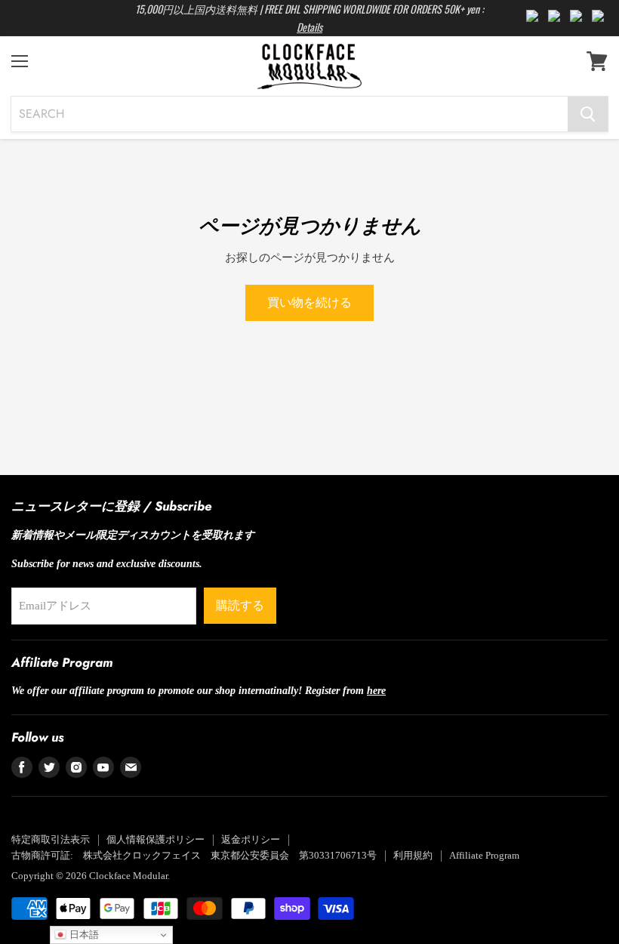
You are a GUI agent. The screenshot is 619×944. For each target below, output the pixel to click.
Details (309, 27)
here (376, 690)
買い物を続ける (309, 302)
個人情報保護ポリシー (155, 839)
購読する (240, 605)
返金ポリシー (250, 839)
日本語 (82, 934)
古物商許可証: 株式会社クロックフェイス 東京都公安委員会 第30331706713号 (194, 855)
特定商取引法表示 (50, 839)
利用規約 (413, 855)
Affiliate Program (484, 855)
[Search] (588, 114)
